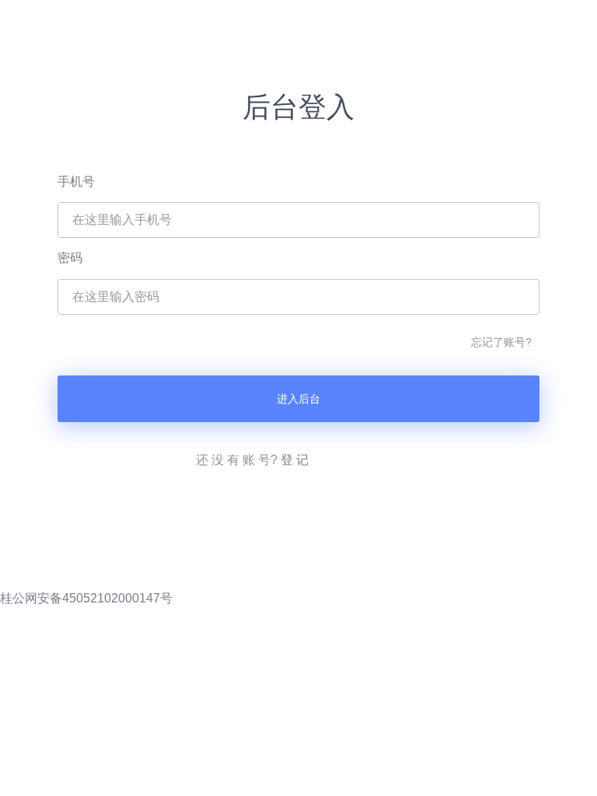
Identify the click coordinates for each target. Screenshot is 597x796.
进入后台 (298, 399)
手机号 (76, 181)
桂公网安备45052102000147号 (86, 598)
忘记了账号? (501, 342)
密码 (70, 257)
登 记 (295, 459)
